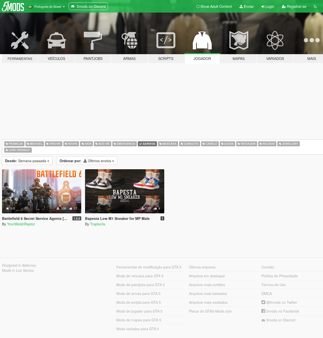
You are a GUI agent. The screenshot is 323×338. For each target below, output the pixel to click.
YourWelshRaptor (21, 223)
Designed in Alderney (19, 265)
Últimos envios (86, 160)
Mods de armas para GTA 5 (138, 293)
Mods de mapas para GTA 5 (138, 319)
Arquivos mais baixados (208, 293)
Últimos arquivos (202, 266)
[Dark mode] (315, 6)
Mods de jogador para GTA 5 (139, 311)
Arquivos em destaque (207, 275)
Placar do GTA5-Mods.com (210, 311)
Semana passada (26, 160)
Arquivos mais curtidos (207, 284)
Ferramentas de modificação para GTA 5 (148, 266)
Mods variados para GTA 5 (137, 328)
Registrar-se (296, 6)
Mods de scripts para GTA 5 (138, 302)
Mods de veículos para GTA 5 (140, 275)
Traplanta (97, 223)
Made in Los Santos (18, 270)
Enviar (248, 6)
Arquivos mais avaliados (208, 302)
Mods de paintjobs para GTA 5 (140, 284)
